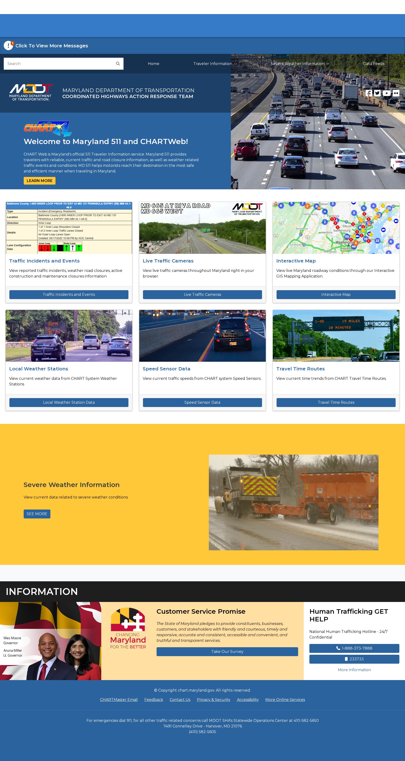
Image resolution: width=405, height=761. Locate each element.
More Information (368, 669)
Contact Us (180, 699)
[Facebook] (369, 93)
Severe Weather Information (298, 63)
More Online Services (285, 699)
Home (153, 63)
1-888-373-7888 (357, 648)
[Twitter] (377, 93)
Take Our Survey (227, 651)
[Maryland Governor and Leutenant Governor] (50, 641)
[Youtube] (386, 93)
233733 (357, 659)
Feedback (153, 699)
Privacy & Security (213, 699)
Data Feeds (373, 63)
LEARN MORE (39, 181)
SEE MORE (37, 514)
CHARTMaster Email (119, 699)
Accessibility (248, 699)
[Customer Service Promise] (128, 628)
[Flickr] (396, 93)
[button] (202, 45)
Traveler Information (212, 63)
